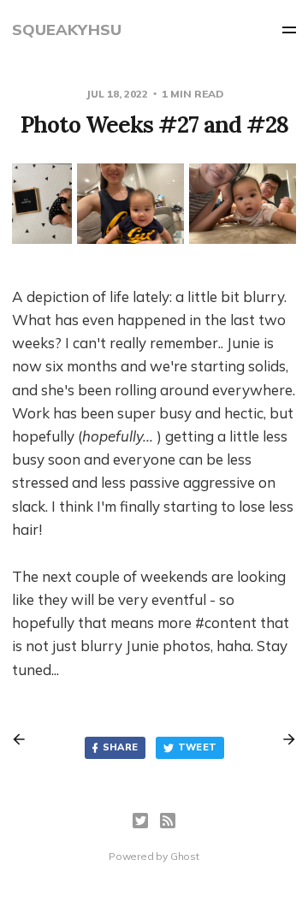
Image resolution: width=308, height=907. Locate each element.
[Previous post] (25, 739)
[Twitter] (140, 820)
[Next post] (283, 739)
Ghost (184, 856)
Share (121, 747)
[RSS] (167, 820)
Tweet (197, 747)
